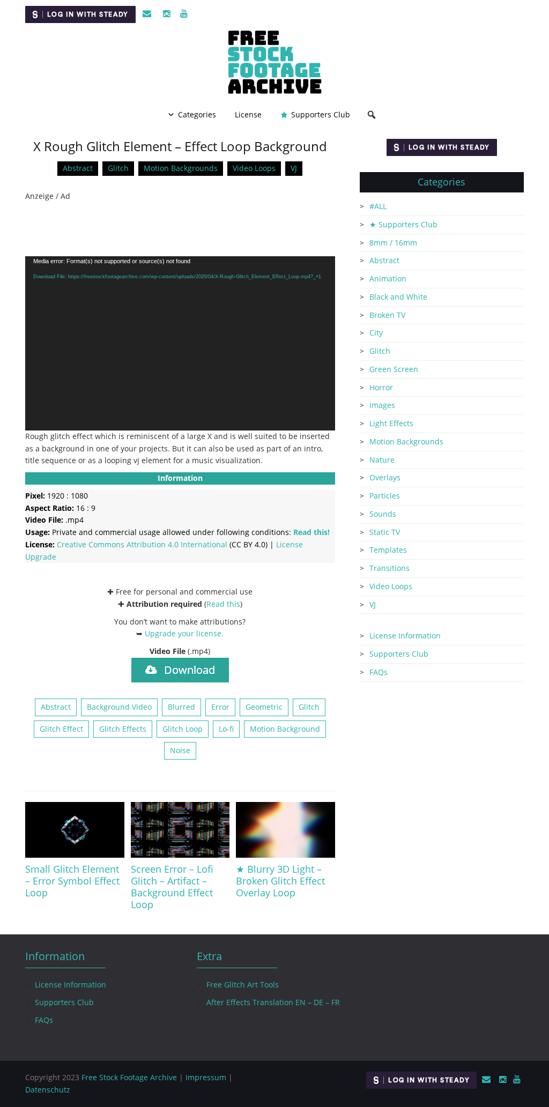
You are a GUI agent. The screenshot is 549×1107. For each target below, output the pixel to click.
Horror (381, 387)
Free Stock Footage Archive (129, 1077)
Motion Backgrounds (181, 168)
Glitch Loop (182, 729)
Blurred (181, 707)
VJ (294, 168)
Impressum (206, 1077)
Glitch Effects (122, 729)
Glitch (118, 168)
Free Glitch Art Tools (242, 984)
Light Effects (391, 423)
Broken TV (387, 315)
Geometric (264, 707)
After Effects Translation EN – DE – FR (273, 1002)
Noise (180, 750)
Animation (387, 278)
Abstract (78, 168)
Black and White (398, 297)
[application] (180, 343)
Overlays (384, 477)
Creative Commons (142, 544)
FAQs (378, 672)
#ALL (378, 206)
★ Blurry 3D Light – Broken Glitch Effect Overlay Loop (280, 881)
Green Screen (393, 369)
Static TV (384, 532)
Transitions (389, 568)
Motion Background (285, 729)
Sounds (382, 514)
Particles (384, 496)
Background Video (119, 707)
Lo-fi (226, 729)
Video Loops (254, 168)
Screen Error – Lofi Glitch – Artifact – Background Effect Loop (172, 887)
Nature (382, 460)
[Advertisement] (180, 229)
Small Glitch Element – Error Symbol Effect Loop (72, 881)
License (248, 114)
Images (382, 405)
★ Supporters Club (403, 224)
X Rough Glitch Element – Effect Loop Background (180, 146)
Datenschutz (47, 1089)
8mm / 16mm (393, 242)
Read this (223, 604)
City (376, 333)
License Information (405, 635)
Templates (388, 550)
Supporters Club (320, 114)
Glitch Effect (61, 729)
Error (220, 707)
